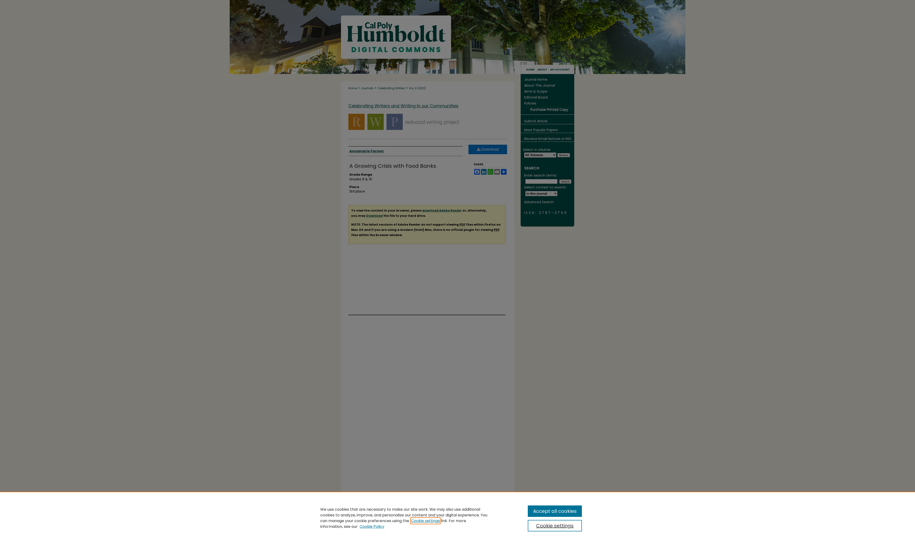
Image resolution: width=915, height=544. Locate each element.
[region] (457, 518)
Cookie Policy (372, 526)
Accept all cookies (555, 511)
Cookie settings (425, 521)
